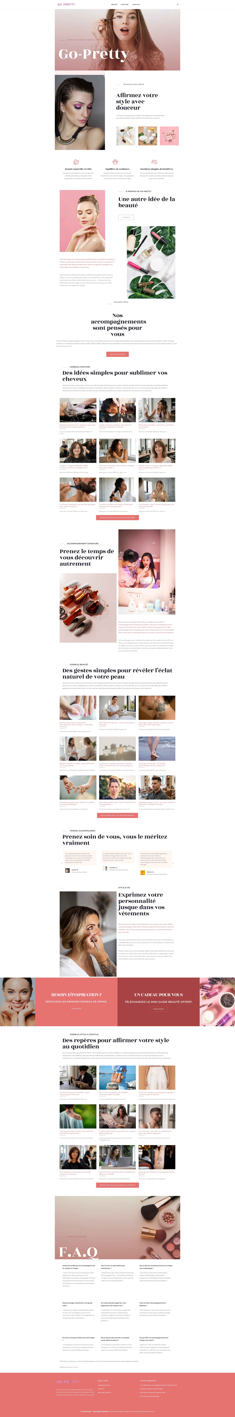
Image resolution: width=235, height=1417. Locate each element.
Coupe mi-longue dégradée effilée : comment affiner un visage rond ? (74, 467)
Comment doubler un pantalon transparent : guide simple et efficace (157, 1093)
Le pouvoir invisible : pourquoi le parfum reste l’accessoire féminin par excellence (116, 764)
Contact (101, 1389)
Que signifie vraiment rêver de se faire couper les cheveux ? (75, 1173)
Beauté (114, 4)
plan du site (73, 1367)
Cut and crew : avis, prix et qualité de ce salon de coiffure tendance (155, 1132)
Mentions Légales (104, 1392)
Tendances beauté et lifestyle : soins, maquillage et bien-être (75, 1093)
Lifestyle (136, 4)
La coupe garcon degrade (149, 1396)
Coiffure (125, 4)
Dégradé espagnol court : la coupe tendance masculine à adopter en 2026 (157, 803)
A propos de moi (104, 1385)
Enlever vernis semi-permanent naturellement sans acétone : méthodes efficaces (76, 725)
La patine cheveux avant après (151, 1389)
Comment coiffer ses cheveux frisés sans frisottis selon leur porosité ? (116, 505)
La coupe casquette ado (168, 1385)
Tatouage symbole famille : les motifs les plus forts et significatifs (76, 1132)
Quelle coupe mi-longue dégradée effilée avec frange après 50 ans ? (156, 467)
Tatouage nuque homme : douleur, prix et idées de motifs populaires (156, 724)
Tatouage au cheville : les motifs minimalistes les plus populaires (152, 764)
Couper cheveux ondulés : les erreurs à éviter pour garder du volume (115, 426)
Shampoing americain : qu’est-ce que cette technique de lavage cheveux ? (77, 426)
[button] (177, 4)
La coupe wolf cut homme (149, 1385)
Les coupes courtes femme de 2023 (152, 1392)
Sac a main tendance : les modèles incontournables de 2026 (113, 1093)
